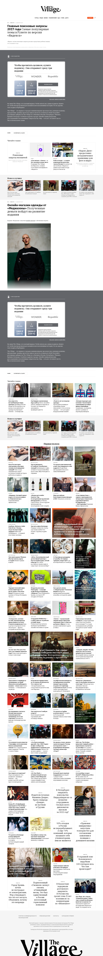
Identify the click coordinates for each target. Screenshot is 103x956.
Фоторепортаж (35, 647)
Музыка (10, 586)
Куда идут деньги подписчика (57, 99)
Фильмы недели (34, 555)
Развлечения (53, 17)
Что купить (55, 493)
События (55, 863)
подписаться (48, 84)
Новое (32, 158)
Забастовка (33, 616)
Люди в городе (34, 399)
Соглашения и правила (68, 916)
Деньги (10, 740)
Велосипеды (56, 678)
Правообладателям (45, 916)
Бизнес (46, 17)
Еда (59, 17)
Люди (41, 17)
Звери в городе (56, 586)
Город (37, 17)
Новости (12, 22)
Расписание (33, 709)
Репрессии (10, 709)
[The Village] (51, 10)
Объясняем (78, 462)
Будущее (55, 158)
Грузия (32, 678)
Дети (66, 17)
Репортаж (10, 462)
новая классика (11, 524)
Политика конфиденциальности (28, 916)
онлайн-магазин (30, 220)
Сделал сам (11, 399)
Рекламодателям (23, 917)
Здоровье (55, 462)
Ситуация (33, 586)
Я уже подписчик (15, 56)
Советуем (55, 555)
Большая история (58, 522)
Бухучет (32, 493)
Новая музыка (79, 555)
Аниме (77, 585)
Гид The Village (34, 462)
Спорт (77, 399)
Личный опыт (56, 399)
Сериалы (10, 493)
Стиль (62, 17)
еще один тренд (79, 709)
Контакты (56, 916)
